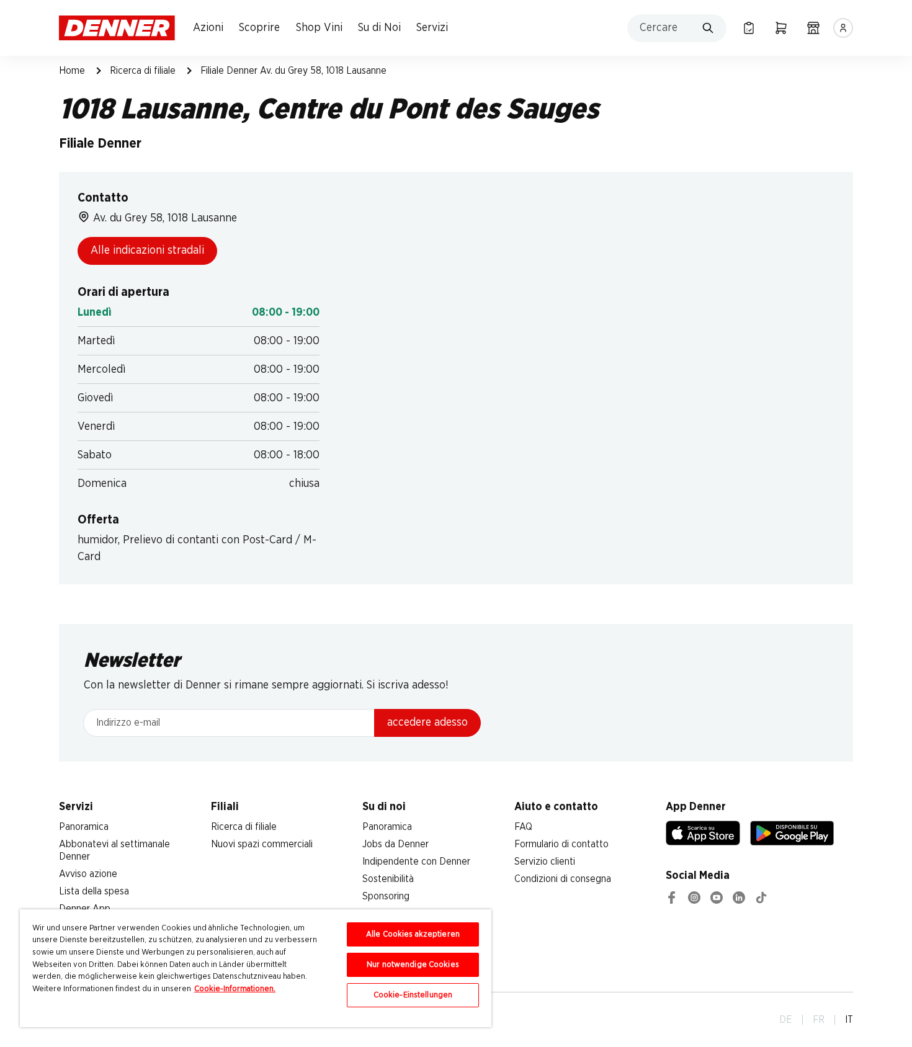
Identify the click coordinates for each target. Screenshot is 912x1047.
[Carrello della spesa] (781, 28)
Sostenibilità (388, 879)
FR (819, 1020)
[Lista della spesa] (748, 28)
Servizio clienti (544, 862)
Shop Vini (319, 27)
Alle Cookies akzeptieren (413, 934)
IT (849, 1020)
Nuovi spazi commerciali (262, 844)
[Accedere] (843, 28)
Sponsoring (385, 896)
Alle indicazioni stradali (147, 250)
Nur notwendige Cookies (413, 965)
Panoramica (84, 827)
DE (785, 1020)
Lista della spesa (94, 891)
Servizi (432, 27)
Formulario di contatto (561, 844)
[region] (255, 968)
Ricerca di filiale (143, 71)
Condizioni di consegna (562, 879)
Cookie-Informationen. (234, 989)
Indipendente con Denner (416, 862)
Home (72, 71)
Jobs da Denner (395, 844)
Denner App (84, 909)
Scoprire (259, 27)
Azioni (208, 27)
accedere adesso (427, 722)
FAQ (523, 827)
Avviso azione (88, 874)
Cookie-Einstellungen (413, 995)
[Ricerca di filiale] (813, 28)
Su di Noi (379, 27)
